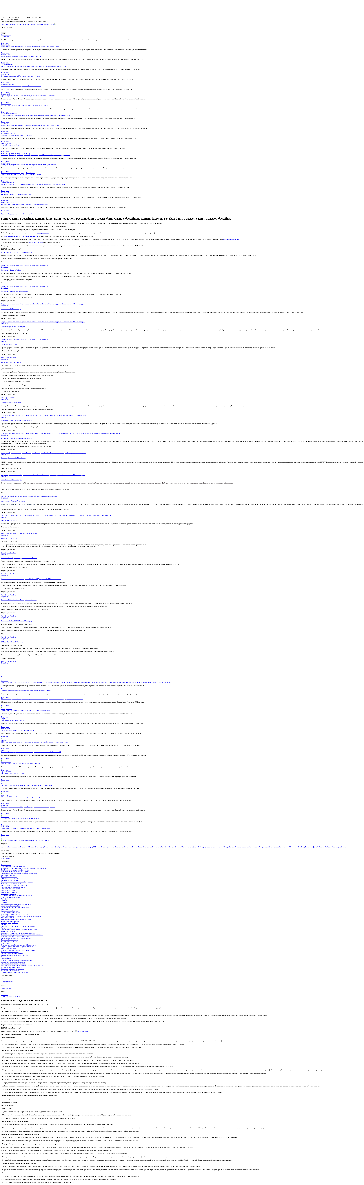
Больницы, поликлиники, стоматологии (14, 957)
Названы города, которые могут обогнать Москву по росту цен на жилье (24, 105)
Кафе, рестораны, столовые (102, 515)
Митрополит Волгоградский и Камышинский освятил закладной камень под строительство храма (33, 184)
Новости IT (286, 847)
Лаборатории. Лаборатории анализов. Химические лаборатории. (22, 935)
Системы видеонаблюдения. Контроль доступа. (16, 904)
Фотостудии (5, 943)
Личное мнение (218, 847)
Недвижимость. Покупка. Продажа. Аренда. (15, 871)
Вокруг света (156, 847)
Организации (20, 24)
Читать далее (5, 43)
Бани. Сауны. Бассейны (26, 214)
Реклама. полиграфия (8, 890)
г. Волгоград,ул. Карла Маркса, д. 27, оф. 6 (10, 995)
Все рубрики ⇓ (6, 850)
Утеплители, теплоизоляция (10, 970)
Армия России (62, 847)
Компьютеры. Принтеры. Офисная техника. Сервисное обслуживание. (24, 868)
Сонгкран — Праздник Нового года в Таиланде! (16, 135)
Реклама (33, 24)
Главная (3, 214)
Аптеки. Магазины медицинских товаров (14, 955)
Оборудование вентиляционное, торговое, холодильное (19, 873)
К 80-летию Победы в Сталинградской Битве (331, 847)
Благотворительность (108, 847)
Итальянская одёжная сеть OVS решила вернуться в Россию (20, 76)
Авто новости (244, 847)
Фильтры (4, 902)
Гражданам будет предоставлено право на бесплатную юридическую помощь (26, 690)
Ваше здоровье (147, 847)
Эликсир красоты (187, 847)
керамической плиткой (231, 239)
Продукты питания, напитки (10, 880)
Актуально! (4, 847)
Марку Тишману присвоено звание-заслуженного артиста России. (22, 56)
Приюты (3, 924)
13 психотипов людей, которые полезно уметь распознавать (20, 818)
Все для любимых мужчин (9, 941)
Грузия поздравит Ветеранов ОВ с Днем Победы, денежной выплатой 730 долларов (28, 96)
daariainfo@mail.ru (6, 988)
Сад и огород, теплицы (8, 894)
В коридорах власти (206, 847)
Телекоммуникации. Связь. (9, 923)
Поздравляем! (24, 847)
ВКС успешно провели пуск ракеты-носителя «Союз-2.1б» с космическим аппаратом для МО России (34, 66)
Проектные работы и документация (12, 969)
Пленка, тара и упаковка (9, 892)
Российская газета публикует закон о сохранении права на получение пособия (26, 785)
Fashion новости (254, 847)
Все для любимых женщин (9, 940)
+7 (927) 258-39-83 (7, 982)
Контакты (50, 24)
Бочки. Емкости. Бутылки (9, 931)
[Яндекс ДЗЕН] (55, 24)
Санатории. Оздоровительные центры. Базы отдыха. (18, 415)
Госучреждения (6, 958)
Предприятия (12, 214)
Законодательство (14, 847)
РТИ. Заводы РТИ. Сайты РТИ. (11, 883)
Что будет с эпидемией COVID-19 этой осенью (16, 194)
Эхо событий (165, 847)
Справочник (22, 840)
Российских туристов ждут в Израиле (13, 773)
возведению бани (43, 233)
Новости (28, 24)
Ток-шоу (39, 24)
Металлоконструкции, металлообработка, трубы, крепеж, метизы (22, 965)
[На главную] (1, 840)
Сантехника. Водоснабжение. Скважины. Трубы (16, 895)
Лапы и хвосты (6, 865)
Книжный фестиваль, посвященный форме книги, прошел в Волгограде (24, 204)
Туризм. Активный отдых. (58, 415)
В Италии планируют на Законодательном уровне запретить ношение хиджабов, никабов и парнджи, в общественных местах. (42, 699)
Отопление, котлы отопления (10, 897)
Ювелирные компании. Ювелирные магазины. (16, 919)
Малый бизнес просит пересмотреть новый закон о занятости (21, 86)
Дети (56, 847)
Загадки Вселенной (175, 847)
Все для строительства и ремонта (26, 533)
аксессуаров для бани (35, 242)
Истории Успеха (137, 847)
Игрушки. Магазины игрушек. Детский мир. (15, 936)
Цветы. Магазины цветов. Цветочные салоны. (16, 938)
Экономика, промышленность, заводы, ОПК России (84, 847)
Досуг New (196, 847)
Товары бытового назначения (10, 889)
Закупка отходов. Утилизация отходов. (13, 866)
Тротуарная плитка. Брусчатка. (11, 878)
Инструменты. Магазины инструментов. (14, 885)
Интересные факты (311, 847)
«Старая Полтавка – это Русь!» (11, 145)
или (21, 236)
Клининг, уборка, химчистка (10, 921)
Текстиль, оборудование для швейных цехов (15, 907)
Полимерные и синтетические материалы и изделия (18, 933)
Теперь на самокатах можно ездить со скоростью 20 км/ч (19, 730)
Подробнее (4, 267)
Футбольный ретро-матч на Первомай (13, 720)
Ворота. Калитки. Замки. (9, 877)
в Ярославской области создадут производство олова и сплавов (21, 174)
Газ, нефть (4, 899)
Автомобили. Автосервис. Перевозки (13, 962)
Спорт (281, 847)
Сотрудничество (10, 24)
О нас (2, 24)
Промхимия (4, 909)
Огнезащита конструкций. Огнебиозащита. (15, 972)
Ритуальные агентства (8, 918)
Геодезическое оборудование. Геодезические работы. (18, 960)
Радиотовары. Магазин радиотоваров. (13, 887)
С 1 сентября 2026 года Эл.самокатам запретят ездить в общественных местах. (26, 710)
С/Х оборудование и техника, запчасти (13, 964)
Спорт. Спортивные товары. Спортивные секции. (17, 265)
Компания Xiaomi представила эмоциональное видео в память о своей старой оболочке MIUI (31, 752)
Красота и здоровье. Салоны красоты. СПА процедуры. (66, 304)
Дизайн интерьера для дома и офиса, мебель (15, 870)
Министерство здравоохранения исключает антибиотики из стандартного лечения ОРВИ (30, 46)
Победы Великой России (232, 847)
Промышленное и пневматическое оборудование (17, 882)
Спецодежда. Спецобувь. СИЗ (10, 906)
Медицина (275, 847)
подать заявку (5, 858)
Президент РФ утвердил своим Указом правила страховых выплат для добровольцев (28, 164)
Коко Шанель (5, 36)
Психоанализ (128, 847)
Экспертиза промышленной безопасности (14, 914)
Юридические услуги (8, 928)
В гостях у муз (39, 847)
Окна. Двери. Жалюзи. (8, 875)
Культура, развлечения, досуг (76, 415)
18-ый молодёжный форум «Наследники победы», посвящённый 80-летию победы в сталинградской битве (35, 115)
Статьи (44, 24)
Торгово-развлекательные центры (46, 496)
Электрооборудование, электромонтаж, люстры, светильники (21, 916)
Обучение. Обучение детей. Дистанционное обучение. (18, 926)
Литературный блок (265, 847)
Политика (32, 847)
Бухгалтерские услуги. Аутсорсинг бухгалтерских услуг (19, 929)
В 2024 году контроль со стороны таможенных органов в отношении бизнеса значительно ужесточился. (34, 742)
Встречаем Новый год (297, 847)
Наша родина (119, 847)
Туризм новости (49, 847)
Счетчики (4, 900)
